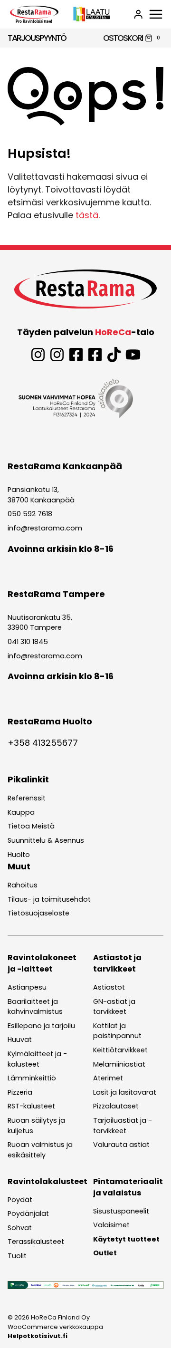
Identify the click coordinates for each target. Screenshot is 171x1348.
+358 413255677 (43, 743)
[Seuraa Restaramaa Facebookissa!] (76, 354)
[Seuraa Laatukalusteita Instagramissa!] (57, 354)
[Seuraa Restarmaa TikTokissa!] (114, 354)
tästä (87, 215)
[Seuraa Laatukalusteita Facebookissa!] (95, 354)
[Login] (138, 14)
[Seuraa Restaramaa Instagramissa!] (38, 354)
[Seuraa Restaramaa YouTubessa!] (133, 354)
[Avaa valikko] (155, 14)
